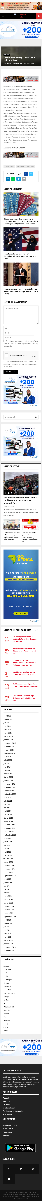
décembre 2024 (10, 784)
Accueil (6, 1098)
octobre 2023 (9, 831)
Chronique (8, 980)
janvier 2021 (8, 944)
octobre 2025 (9, 750)
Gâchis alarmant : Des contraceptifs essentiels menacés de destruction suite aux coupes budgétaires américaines (21, 221)
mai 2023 (7, 848)
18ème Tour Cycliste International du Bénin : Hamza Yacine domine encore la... (24, 662)
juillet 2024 (8, 801)
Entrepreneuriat (9, 993)
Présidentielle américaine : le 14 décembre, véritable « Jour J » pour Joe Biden (20, 256)
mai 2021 (7, 930)
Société (6, 1024)
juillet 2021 (8, 923)
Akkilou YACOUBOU (13, 63)
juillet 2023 (8, 842)
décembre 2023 (10, 825)
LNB (5, 1003)
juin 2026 (7, 723)
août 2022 (7, 879)
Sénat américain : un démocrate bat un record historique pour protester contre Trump (21, 291)
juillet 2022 (8, 882)
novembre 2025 (9, 746)
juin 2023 (7, 845)
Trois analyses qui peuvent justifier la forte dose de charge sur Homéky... (25, 639)
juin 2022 (7, 886)
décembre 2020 (10, 947)
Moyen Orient (9, 1007)
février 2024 (8, 818)
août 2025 (7, 757)
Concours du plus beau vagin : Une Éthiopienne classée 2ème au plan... (25, 698)
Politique (7, 1017)
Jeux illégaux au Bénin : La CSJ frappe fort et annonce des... (24, 673)
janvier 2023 (8, 862)
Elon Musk (20, 166)
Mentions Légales (9, 1108)
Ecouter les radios (10, 1125)
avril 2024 (7, 811)
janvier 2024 (8, 821)
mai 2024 (7, 808)
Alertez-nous (8, 1129)
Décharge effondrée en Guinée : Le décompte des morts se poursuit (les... (20, 500)
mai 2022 (7, 889)
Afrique (6, 966)
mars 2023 (8, 855)
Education (7, 990)
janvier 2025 (8, 781)
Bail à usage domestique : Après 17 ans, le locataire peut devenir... (25, 685)
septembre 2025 (10, 753)
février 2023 (8, 859)
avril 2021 (7, 934)
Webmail (6, 1135)
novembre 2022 (9, 869)
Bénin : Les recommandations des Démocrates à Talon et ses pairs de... (25, 651)
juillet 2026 (8, 719)
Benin (6, 976)
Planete (6, 1014)
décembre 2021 (10, 906)
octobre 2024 (9, 791)
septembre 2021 (10, 917)
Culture (6, 983)
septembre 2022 (10, 876)
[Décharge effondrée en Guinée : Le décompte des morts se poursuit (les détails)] (21, 483)
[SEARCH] (35, 417)
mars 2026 (8, 733)
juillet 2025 (8, 760)
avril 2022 (7, 893)
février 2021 (8, 940)
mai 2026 (7, 726)
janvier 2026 (8, 740)
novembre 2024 (9, 787)
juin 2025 (7, 764)
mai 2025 (7, 767)
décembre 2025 (10, 743)
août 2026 (7, 716)
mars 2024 (8, 814)
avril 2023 (7, 852)
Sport (6, 1027)
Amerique (6, 54)
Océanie (7, 1010)
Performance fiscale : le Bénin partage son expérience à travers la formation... (12, 535)
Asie (5, 973)
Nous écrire (7, 1132)
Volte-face (30, 166)
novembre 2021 (9, 910)
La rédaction (7, 1104)
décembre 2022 (10, 865)
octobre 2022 (9, 872)
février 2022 (8, 899)
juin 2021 (7, 927)
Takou (6, 1031)
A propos (6, 1101)
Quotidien (7, 1020)
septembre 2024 (10, 794)
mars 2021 (8, 937)
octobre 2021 (9, 913)
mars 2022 (8, 896)
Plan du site (7, 1114)
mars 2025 (8, 774)
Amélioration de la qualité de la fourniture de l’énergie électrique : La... (30, 537)
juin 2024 (7, 804)
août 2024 (7, 798)
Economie (7, 986)
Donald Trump (9, 166)
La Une (6, 1000)
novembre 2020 (9, 951)
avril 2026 (7, 729)
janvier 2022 (8, 903)
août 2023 (7, 838)
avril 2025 (7, 770)
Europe (6, 997)
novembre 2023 (9, 828)
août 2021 (7, 920)
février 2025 (8, 777)
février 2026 (8, 736)
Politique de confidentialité (13, 1111)
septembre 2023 (10, 835)
